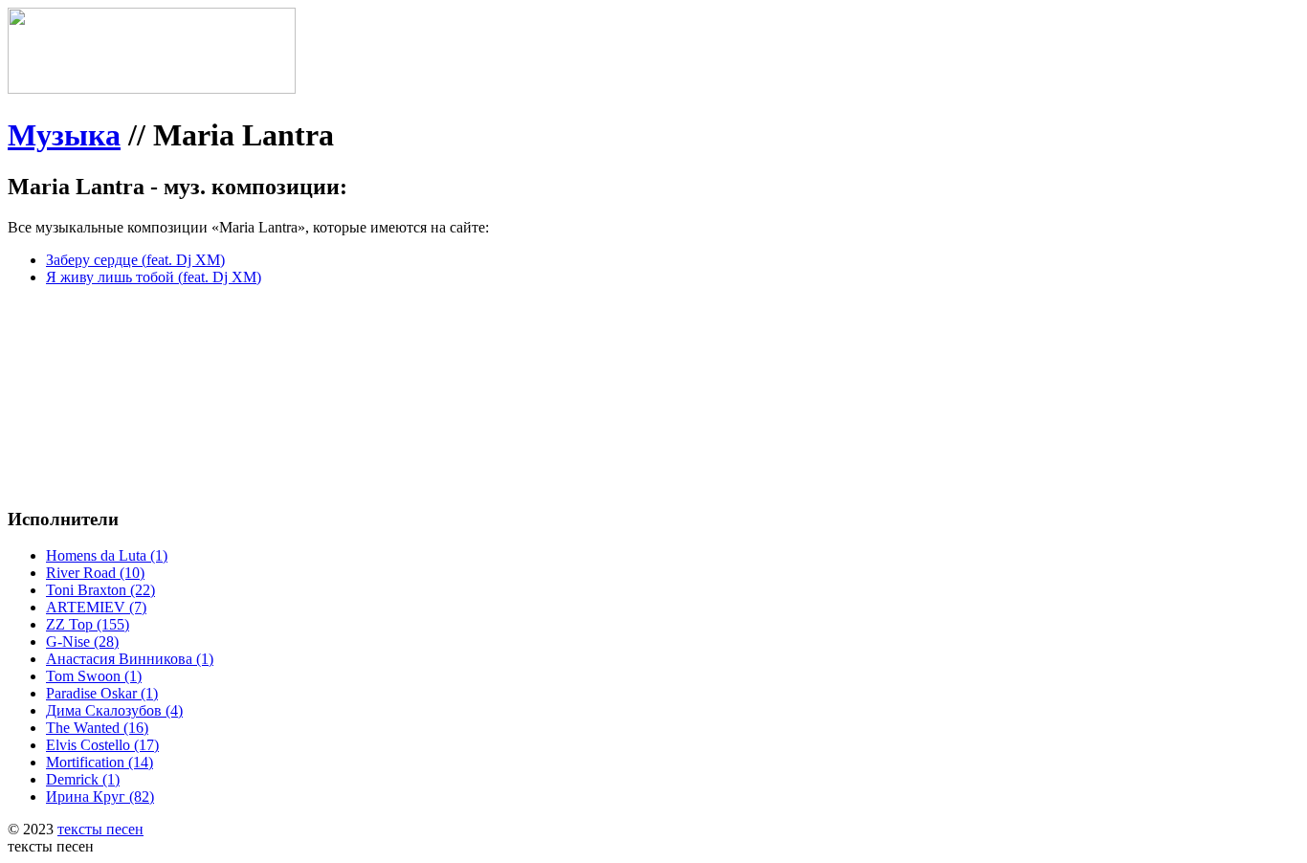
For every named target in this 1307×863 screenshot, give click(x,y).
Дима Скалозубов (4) (114, 710)
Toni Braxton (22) (100, 590)
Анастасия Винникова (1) (129, 659)
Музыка (64, 135)
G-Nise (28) (82, 641)
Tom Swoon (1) (94, 676)
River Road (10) (95, 572)
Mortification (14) (99, 762)
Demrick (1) (83, 779)
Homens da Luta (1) (106, 555)
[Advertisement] (295, 344)
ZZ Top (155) (87, 624)
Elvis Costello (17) (102, 745)
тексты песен (100, 829)
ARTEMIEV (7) (96, 607)
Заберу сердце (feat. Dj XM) (135, 260)
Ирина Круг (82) (100, 796)
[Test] (152, 88)
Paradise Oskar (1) (102, 693)
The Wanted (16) (97, 727)
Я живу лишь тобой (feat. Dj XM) (153, 277)
